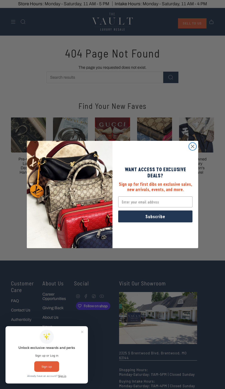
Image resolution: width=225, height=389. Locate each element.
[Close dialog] (192, 146)
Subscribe (155, 216)
